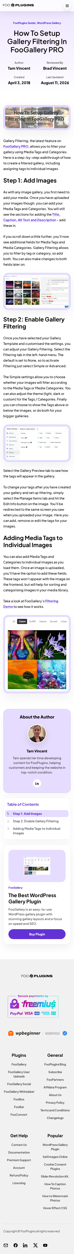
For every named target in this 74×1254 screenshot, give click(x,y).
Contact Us (19, 1144)
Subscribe (55, 1072)
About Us (55, 1095)
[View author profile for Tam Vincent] (37, 733)
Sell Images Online (55, 1156)
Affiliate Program (55, 1087)
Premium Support (19, 1160)
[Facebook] (15, 1245)
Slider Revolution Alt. (55, 1176)
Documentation (19, 1152)
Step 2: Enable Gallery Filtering (36, 821)
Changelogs (55, 1118)
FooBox (19, 1099)
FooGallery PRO (15, 146)
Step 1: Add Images (27, 813)
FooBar (19, 1107)
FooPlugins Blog (55, 1064)
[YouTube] (45, 1245)
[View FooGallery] (37, 866)
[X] (35, 1245)
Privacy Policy (55, 1102)
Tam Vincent (19, 68)
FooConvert (18, 1114)
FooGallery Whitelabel (19, 1091)
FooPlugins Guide (24, 23)
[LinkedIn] (25, 1245)
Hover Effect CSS (55, 1208)
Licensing (19, 1183)
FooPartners (55, 1079)
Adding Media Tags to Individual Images (36, 830)
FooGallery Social (19, 1084)
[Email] (5, 1245)
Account (19, 1167)
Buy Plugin (37, 934)
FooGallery (19, 1064)
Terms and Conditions (55, 1110)
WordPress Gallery (49, 23)
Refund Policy (19, 1175)
